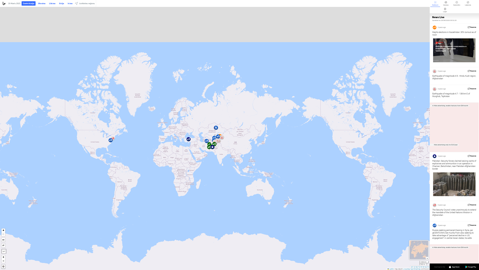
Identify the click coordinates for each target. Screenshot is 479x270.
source (473, 27)
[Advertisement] (453, 128)
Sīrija (61, 3)
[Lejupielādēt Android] (471, 267)
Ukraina (41, 3)
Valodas (446, 5)
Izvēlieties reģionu (87, 3)
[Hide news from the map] (3, 245)
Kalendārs (456, 5)
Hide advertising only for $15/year (446, 145)
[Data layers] (3, 266)
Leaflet (391, 269)
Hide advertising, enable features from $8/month (451, 105)
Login (445, 11)
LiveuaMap (406, 269)
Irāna (70, 3)
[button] (221, 137)
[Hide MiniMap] (427, 258)
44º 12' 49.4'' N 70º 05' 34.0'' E (420, 267)
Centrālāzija (28, 3)
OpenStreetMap (415, 269)
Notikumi (435, 5)
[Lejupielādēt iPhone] (454, 267)
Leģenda (468, 5)
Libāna (52, 3)
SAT (4, 251)
